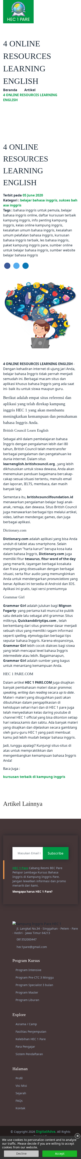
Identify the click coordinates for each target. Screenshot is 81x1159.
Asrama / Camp (26, 1024)
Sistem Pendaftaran (29, 1054)
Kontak (20, 1108)
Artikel (30, 90)
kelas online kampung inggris (39, 225)
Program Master (26, 992)
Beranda (10, 90)
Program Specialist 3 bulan (34, 985)
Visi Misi (21, 1086)
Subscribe (55, 853)
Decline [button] (21, 1153)
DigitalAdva (45, 1131)
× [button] (77, 1136)
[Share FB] (7, 266)
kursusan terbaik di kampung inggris (34, 776)
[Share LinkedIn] (25, 266)
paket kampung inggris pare (25, 245)
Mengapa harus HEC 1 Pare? (32, 891)
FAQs (19, 1101)
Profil (19, 1078)
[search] (76, 7)
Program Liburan (27, 1000)
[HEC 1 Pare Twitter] (71, 7)
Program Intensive (28, 970)
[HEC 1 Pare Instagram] (62, 7)
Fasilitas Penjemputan (30, 1032)
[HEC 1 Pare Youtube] (66, 7)
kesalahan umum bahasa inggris (28, 230)
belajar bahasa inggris (38, 200)
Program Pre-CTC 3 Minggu (34, 977)
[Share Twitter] (16, 266)
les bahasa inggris (54, 240)
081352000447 (27, 939)
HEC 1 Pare (20, 868)
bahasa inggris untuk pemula (36, 210)
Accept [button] (59, 1153)
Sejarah (20, 1093)
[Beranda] (18, 11)
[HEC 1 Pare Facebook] (57, 7)
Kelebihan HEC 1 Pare (30, 1039)
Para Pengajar (25, 1046)
